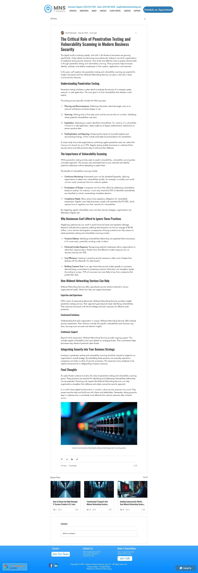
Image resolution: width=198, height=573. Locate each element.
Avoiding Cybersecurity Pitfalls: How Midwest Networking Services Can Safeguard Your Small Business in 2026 (132, 503)
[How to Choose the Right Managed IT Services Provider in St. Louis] (65, 489)
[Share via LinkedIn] (72, 459)
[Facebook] (51, 565)
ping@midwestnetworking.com (129, 6)
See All (145, 477)
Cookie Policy (105, 566)
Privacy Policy (92, 566)
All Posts (54, 18)
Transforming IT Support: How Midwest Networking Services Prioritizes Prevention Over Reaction (97, 503)
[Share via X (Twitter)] (67, 459)
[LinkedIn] (56, 565)
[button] (145, 19)
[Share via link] (77, 459)
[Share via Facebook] (62, 459)
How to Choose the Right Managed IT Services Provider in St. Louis (65, 503)
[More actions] (136, 33)
